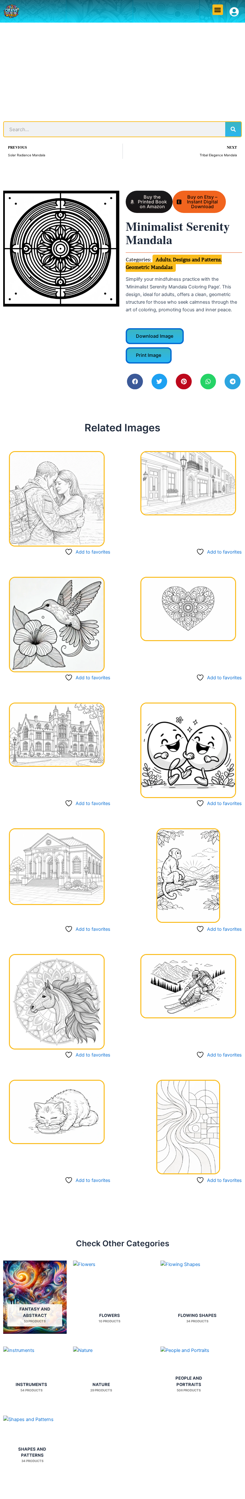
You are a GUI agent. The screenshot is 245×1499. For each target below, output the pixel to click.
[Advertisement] (122, 70)
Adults (163, 259)
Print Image (148, 355)
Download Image (155, 336)
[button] (217, 9)
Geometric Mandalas (149, 267)
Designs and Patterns (197, 259)
